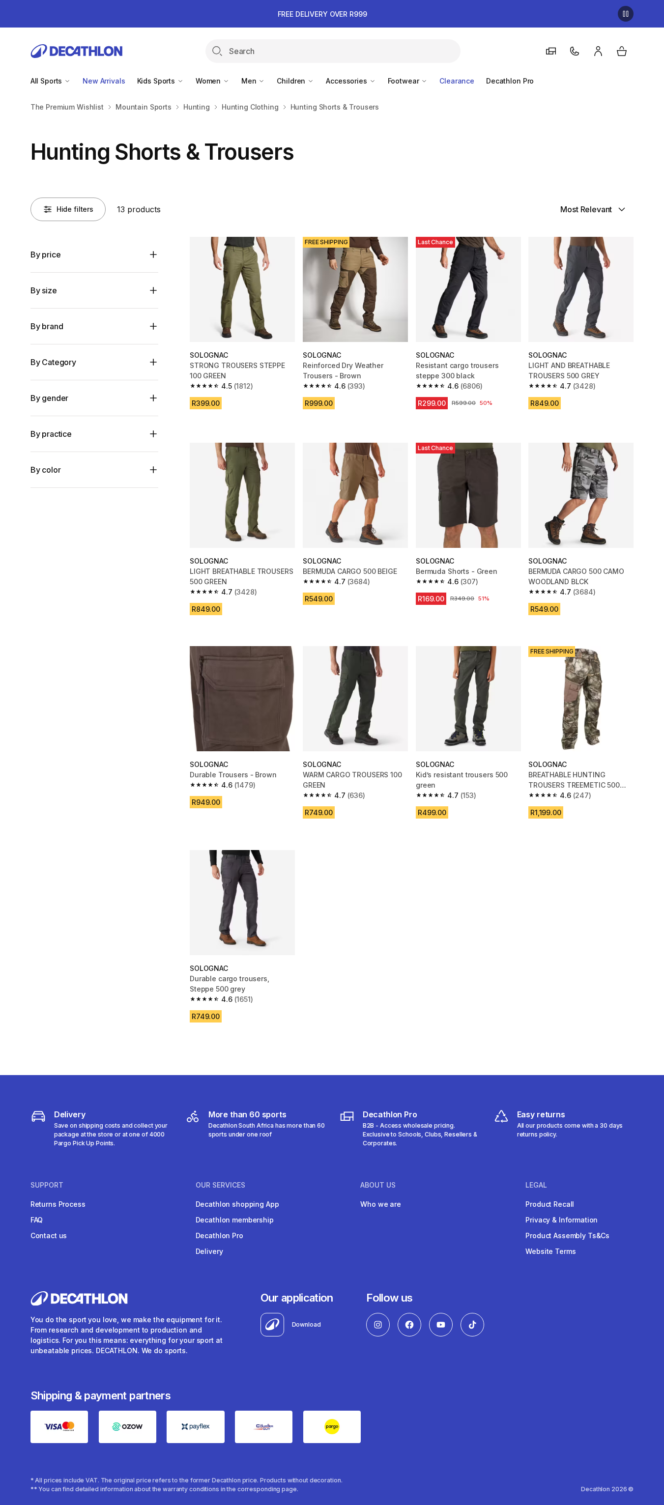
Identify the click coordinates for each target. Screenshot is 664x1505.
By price (45, 254)
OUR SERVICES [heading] (220, 1185)
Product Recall (549, 1204)
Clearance (456, 81)
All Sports (47, 81)
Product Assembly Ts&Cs (567, 1235)
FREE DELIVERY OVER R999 (322, 14)
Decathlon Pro (510, 81)
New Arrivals (104, 81)
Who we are (380, 1204)
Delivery (209, 1251)
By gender (49, 398)
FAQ (36, 1220)
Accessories (347, 81)
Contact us (48, 1235)
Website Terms (550, 1251)
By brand (46, 326)
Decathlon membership (235, 1220)
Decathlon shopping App (237, 1204)
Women (209, 81)
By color (45, 470)
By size (43, 290)
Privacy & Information (561, 1220)
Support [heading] (46, 1185)
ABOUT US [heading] (378, 1185)
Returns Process (58, 1204)
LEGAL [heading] (536, 1185)
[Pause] (626, 14)
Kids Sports (157, 81)
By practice (51, 434)
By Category (53, 362)
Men (249, 81)
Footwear (404, 81)
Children (292, 81)
